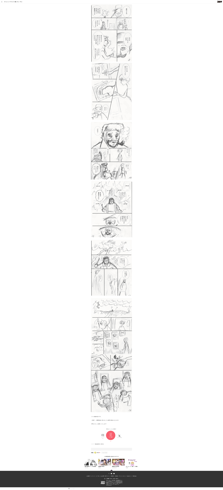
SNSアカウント (107, 476)
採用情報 (112, 476)
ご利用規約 (116, 476)
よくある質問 (102, 476)
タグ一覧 (97, 476)
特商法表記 (134, 476)
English (111, 478)
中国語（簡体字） (116, 478)
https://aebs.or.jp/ (109, 485)
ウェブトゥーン (92, 476)
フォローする (104, 452)
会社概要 (88, 476)
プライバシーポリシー (122, 476)
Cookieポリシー (129, 476)
